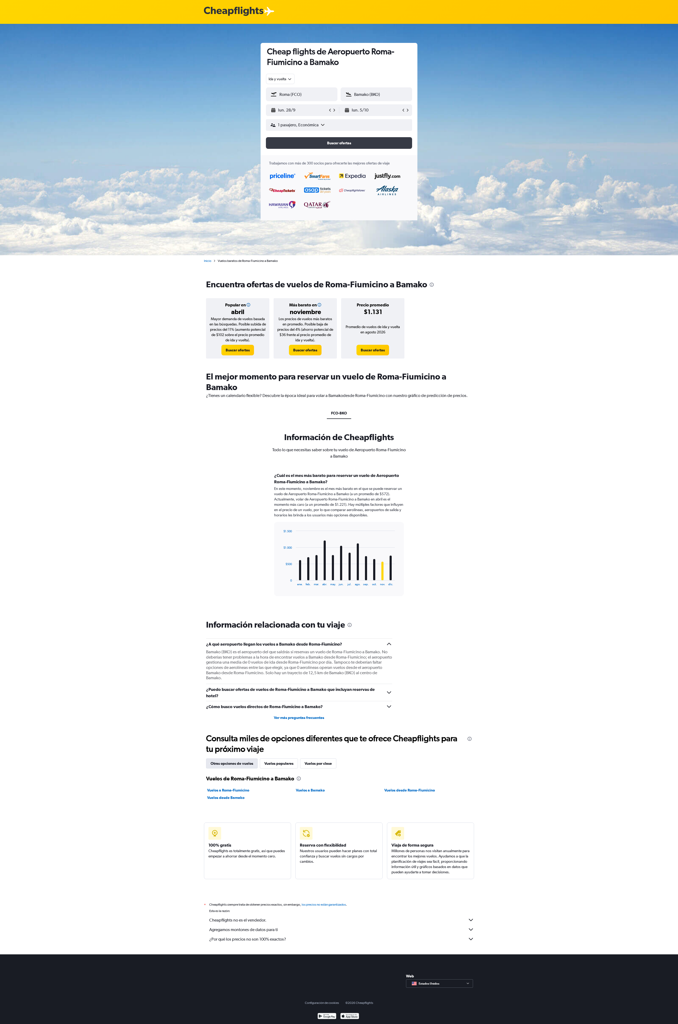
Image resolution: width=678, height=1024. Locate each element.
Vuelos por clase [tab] (318, 763)
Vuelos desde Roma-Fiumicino (409, 790)
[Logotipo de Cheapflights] (233, 11)
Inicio (207, 261)
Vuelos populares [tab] (278, 763)
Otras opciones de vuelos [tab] (232, 763)
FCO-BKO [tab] (339, 413)
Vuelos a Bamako (310, 790)
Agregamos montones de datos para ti (243, 929)
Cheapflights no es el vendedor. (237, 920)
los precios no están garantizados (324, 904)
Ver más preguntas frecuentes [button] (299, 718)
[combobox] (280, 79)
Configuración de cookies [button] (322, 1003)
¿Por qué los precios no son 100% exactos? (247, 939)
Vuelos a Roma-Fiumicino (228, 790)
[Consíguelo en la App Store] (349, 1017)
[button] (299, 110)
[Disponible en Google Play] (327, 1017)
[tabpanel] (339, 539)
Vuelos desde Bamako (225, 797)
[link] (237, 350)
